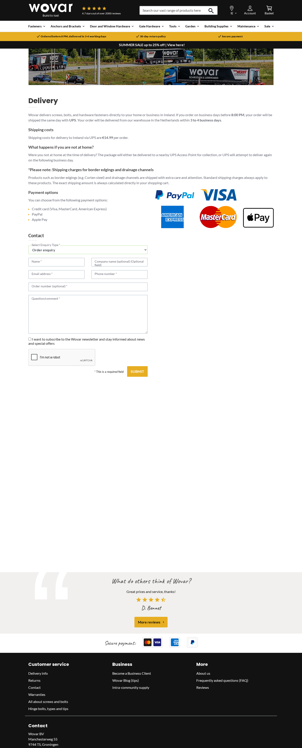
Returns (34, 680)
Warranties (36, 694)
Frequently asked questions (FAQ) (222, 680)
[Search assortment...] (211, 10)
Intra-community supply (130, 687)
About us (203, 673)
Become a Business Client (131, 673)
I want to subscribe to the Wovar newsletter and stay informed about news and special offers (86, 341)
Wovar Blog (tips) (125, 680)
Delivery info (38, 673)
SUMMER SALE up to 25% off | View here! (152, 45)
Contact (34, 687)
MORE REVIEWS (149, 622)
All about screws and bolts (48, 701)
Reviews (202, 687)
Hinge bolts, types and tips (48, 708)
